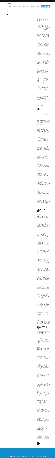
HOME (10, 6)
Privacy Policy (44, 456)
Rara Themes (31, 456)
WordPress (39, 456)
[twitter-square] (39, 20)
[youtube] (43, 20)
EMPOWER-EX (8, 3)
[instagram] (41, 20)
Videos (28, 6)
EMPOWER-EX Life (46, 6)
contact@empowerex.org (14, 0)
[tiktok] (47, 20)
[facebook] (37, 20)
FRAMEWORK (33, 6)
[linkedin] (45, 20)
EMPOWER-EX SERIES (22, 6)
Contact (38, 6)
